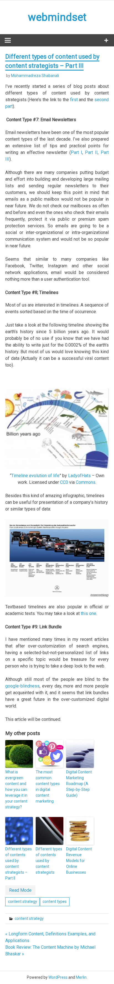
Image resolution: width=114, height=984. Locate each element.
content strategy (22, 901)
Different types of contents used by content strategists (49, 861)
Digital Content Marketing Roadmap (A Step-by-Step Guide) (79, 784)
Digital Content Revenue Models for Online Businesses (79, 861)
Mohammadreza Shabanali (35, 75)
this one (88, 613)
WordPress (58, 977)
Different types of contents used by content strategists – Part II (18, 863)
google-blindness (22, 686)
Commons (85, 482)
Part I (76, 152)
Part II (91, 152)
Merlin (81, 977)
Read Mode (20, 890)
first (74, 99)
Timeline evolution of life (35, 475)
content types (55, 901)
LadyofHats (79, 475)
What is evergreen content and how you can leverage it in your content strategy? (16, 789)
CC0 (64, 482)
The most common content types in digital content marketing (48, 786)
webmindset (57, 17)
